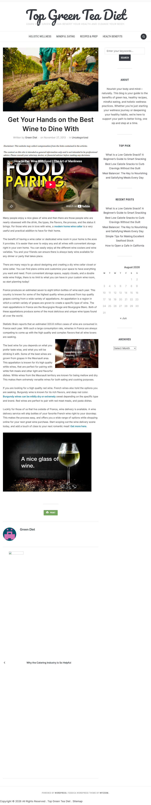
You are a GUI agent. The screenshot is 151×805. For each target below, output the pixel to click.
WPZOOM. (104, 793)
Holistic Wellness (40, 36)
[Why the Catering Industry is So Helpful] (16, 662)
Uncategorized (80, 137)
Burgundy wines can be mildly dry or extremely (29, 396)
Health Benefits (112, 36)
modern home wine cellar (68, 226)
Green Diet (31, 137)
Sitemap (77, 801)
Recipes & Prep (89, 36)
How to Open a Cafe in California (124, 245)
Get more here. (78, 426)
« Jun (123, 318)
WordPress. (61, 793)
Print (52, 512)
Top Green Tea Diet (75, 15)
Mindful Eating (65, 36)
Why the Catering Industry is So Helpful (49, 662)
